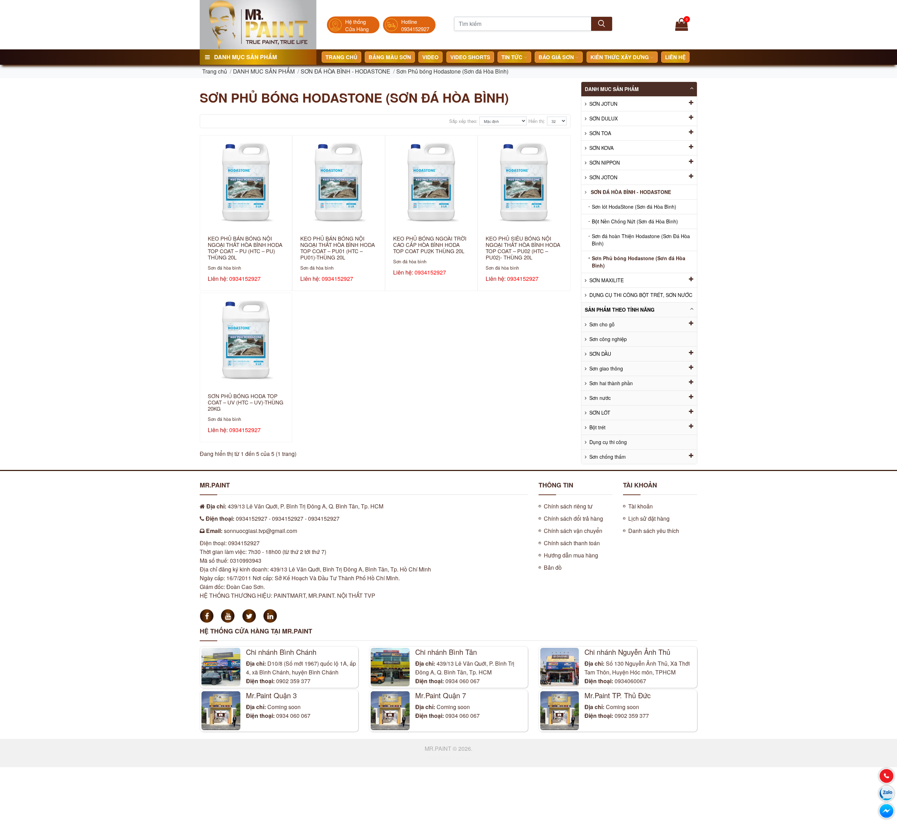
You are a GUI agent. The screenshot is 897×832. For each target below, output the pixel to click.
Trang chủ (341, 57)
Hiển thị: (536, 121)
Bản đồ (553, 567)
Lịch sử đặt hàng (649, 518)
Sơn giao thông (606, 368)
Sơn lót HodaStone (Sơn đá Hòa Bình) (632, 206)
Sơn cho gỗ (602, 324)
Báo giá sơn (557, 57)
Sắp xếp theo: (463, 121)
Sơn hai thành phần (611, 383)
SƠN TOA (600, 133)
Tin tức (512, 57)
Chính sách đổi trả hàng (573, 518)
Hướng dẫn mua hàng (571, 555)
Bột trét (597, 427)
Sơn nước (600, 397)
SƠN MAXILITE (606, 280)
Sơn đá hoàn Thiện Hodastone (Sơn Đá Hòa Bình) (639, 239)
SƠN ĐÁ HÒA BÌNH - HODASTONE (345, 71)
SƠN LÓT (599, 412)
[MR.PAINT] (258, 24)
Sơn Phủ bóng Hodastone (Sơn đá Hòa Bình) (452, 71)
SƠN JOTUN (603, 103)
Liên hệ (675, 57)
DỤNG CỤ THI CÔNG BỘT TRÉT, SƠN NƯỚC (640, 294)
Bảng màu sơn (390, 57)
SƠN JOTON (603, 177)
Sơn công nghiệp (608, 338)
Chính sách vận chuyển (573, 531)
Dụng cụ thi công (608, 441)
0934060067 (630, 681)
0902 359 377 (293, 681)
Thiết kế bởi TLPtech (448, 757)
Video (430, 57)
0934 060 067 (462, 681)
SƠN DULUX (603, 118)
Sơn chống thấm (607, 456)
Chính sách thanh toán (572, 543)
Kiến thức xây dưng (620, 57)
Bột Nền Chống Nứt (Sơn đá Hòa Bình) (633, 221)
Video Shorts (470, 57)
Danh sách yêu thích (653, 531)
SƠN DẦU (600, 353)
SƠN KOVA (601, 147)
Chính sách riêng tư (568, 506)
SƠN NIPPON (604, 162)
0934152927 (245, 279)
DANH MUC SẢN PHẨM (264, 71)
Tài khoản (640, 506)
